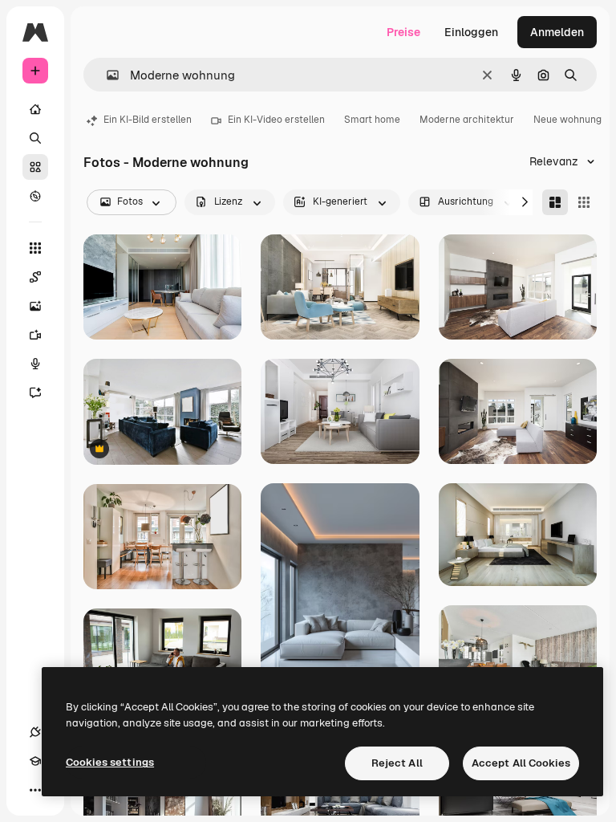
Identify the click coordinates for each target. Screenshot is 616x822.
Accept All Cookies (521, 763)
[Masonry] (555, 202)
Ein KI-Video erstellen (276, 119)
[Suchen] (35, 138)
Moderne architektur (466, 119)
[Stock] (35, 167)
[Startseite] (35, 109)
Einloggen (471, 32)
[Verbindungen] (35, 732)
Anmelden (557, 32)
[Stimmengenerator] (35, 363)
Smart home (372, 119)
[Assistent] (35, 392)
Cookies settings (110, 762)
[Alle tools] (35, 248)
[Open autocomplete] (106, 75)
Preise (403, 32)
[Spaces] (35, 277)
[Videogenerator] (35, 335)
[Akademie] (35, 761)
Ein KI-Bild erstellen (147, 119)
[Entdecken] (35, 196)
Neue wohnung (567, 119)
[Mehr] (35, 790)
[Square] (584, 202)
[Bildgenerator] (35, 306)
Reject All (397, 763)
